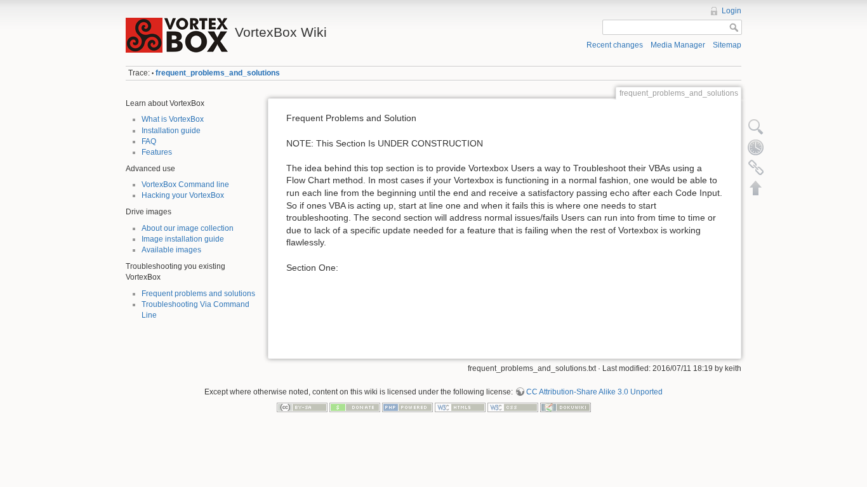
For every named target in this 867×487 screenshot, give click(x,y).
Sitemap (727, 45)
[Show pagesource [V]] (756, 127)
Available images (171, 249)
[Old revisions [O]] (756, 147)
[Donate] (354, 406)
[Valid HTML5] (460, 406)
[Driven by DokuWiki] (565, 406)
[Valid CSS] (512, 406)
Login (731, 10)
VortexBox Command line (185, 184)
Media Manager (678, 45)
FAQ (149, 141)
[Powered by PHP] (407, 406)
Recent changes (614, 45)
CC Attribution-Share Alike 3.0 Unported (594, 391)
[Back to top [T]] (756, 188)
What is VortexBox (173, 119)
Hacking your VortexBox (183, 195)
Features (157, 152)
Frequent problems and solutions (198, 293)
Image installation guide (183, 239)
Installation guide (171, 130)
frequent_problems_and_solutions (218, 72)
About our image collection (188, 228)
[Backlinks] (756, 167)
